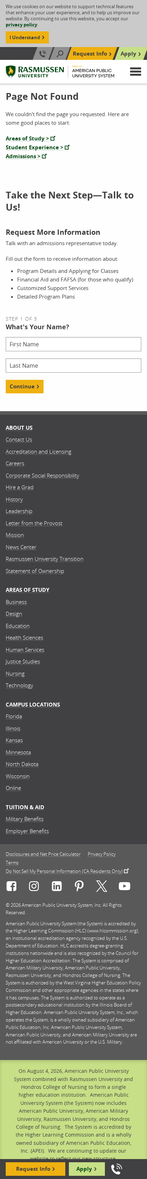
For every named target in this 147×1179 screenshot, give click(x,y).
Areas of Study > (27, 138)
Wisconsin (18, 776)
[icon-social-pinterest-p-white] (79, 887)
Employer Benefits (27, 830)
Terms (12, 862)
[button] (135, 71)
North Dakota (22, 763)
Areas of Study (27, 590)
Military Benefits (25, 818)
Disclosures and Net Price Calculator (43, 854)
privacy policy (21, 24)
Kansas (14, 740)
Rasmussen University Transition (44, 558)
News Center (21, 546)
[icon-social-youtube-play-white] (124, 887)
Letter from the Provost (34, 523)
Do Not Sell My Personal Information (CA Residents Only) (64, 871)
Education (18, 625)
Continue (22, 386)
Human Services (25, 649)
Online (13, 787)
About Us (19, 427)
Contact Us (19, 439)
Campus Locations (33, 704)
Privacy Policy (102, 854)
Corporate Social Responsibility (42, 475)
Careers (15, 463)
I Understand (25, 37)
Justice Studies (23, 661)
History (14, 499)
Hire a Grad (20, 487)
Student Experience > (35, 147)
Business (16, 601)
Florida (14, 716)
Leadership (19, 510)
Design (14, 613)
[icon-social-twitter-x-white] (101, 887)
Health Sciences (24, 637)
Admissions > (23, 156)
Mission (15, 534)
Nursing (15, 673)
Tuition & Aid (25, 807)
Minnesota (18, 752)
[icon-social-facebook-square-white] (11, 887)
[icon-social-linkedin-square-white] (56, 887)
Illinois (13, 728)
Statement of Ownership (35, 570)
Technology (19, 685)
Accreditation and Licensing (38, 451)
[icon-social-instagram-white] (34, 887)
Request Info (90, 53)
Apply (128, 53)
